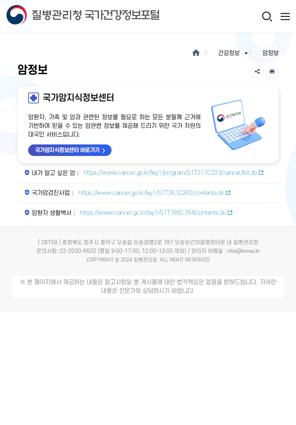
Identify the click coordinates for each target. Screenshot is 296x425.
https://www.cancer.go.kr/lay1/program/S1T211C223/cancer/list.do (169, 173)
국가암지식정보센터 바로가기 (67, 150)
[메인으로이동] (196, 53)
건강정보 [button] (229, 53)
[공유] (257, 72)
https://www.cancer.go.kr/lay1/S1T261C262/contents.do (151, 193)
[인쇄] (272, 72)
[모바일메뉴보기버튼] (285, 16)
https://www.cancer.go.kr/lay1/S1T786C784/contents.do (152, 213)
